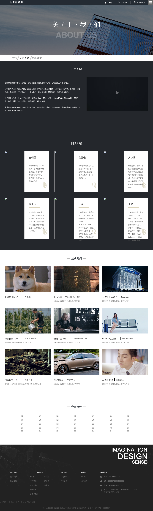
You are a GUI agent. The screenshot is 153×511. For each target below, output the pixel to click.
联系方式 (103, 472)
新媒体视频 (34, 494)
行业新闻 (64, 481)
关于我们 (13, 472)
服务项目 (40, 472)
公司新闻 (64, 476)
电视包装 (33, 485)
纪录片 (46, 481)
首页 (14, 58)
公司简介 (13, 476)
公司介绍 (24, 58)
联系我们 (124, 2)
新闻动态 (64, 472)
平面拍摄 (33, 481)
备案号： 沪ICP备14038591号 (99, 508)
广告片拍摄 (22, 502)
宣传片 (46, 476)
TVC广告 (33, 476)
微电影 (46, 485)
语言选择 (140, 2)
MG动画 (33, 489)
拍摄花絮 (37, 58)
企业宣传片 (4, 502)
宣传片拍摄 (13, 502)
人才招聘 (83, 481)
